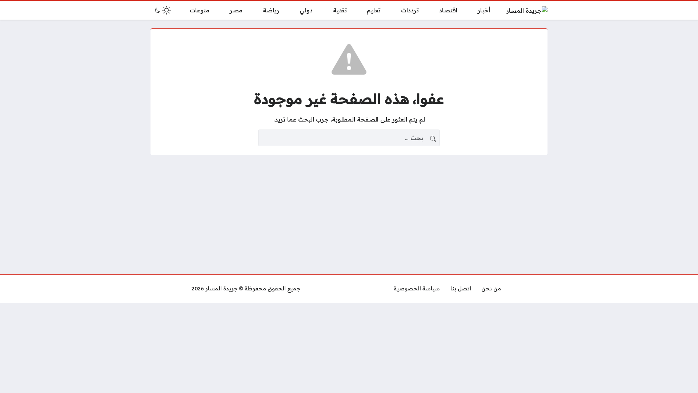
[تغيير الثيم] (162, 10)
